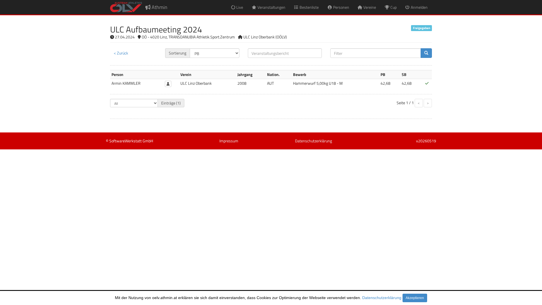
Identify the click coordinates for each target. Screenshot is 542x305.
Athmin (158, 7)
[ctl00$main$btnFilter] (426, 53)
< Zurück (121, 53)
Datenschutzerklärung (381, 297)
